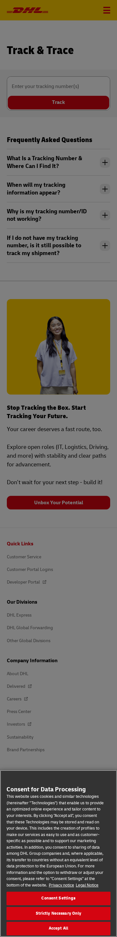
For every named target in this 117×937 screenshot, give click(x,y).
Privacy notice (61, 885)
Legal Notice (87, 885)
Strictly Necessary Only (59, 913)
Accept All (58, 928)
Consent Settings (58, 898)
